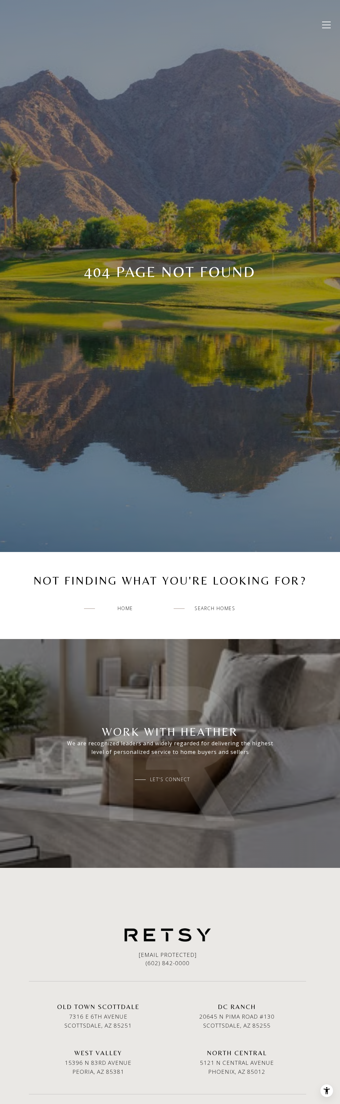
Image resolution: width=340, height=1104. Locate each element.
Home (125, 608)
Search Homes (215, 608)
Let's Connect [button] (170, 779)
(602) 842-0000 (167, 963)
